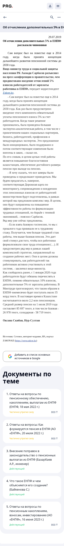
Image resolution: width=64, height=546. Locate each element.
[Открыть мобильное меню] (58, 6)
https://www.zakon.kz (25, 340)
